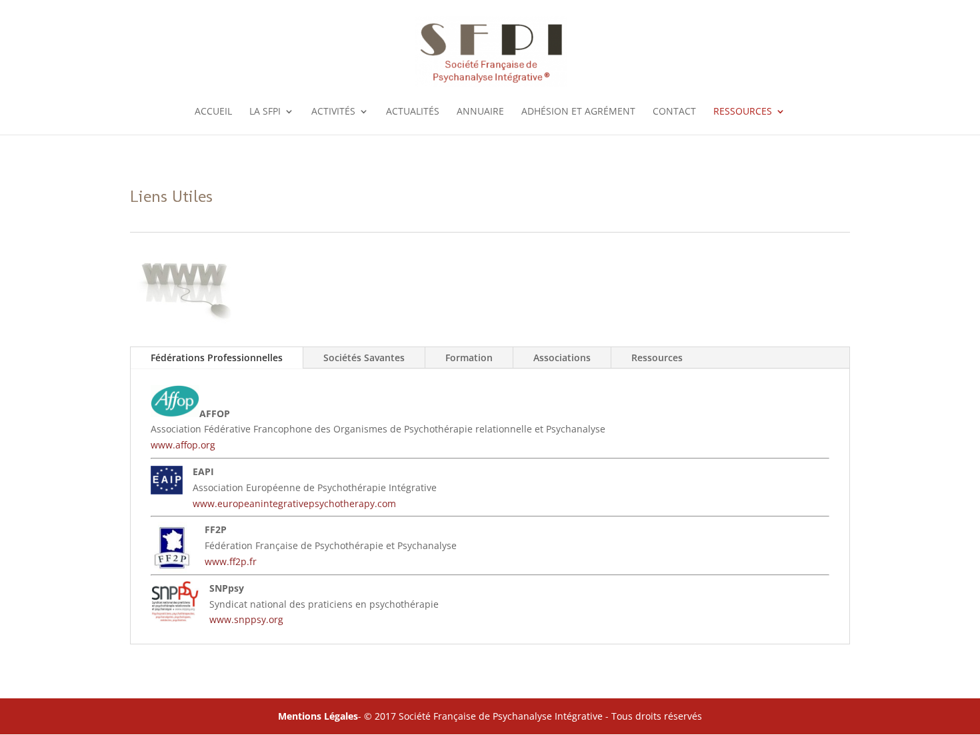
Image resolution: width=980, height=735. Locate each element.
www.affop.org (183, 444)
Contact (674, 112)
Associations (562, 357)
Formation (469, 357)
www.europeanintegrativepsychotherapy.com (294, 503)
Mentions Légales (318, 716)
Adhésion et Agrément (578, 112)
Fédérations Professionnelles (217, 357)
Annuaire (480, 112)
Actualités (412, 112)
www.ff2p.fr (231, 561)
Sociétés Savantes (364, 357)
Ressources (657, 357)
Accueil (213, 112)
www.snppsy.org (246, 619)
